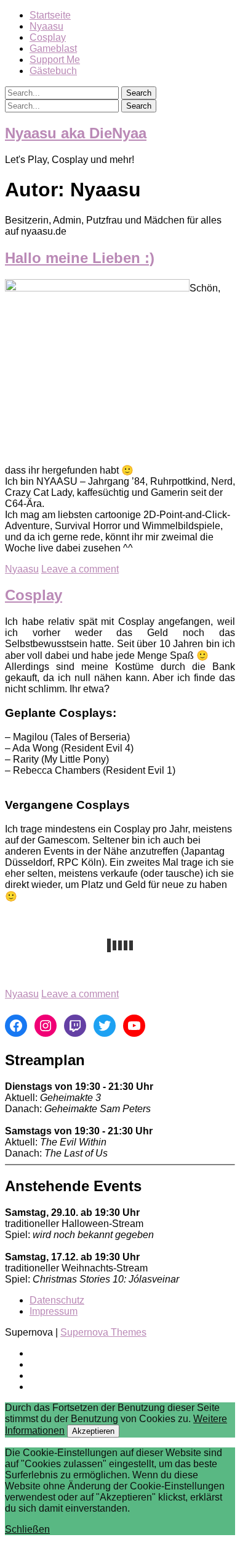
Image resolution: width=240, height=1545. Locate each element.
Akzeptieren (93, 1431)
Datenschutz (57, 1300)
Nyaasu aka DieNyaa (75, 133)
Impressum (54, 1311)
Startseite (50, 15)
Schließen (27, 1529)
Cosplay (48, 37)
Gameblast (53, 48)
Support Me (55, 59)
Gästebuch (53, 70)
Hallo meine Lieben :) (79, 257)
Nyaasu (46, 26)
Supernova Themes (103, 1332)
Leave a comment (80, 569)
